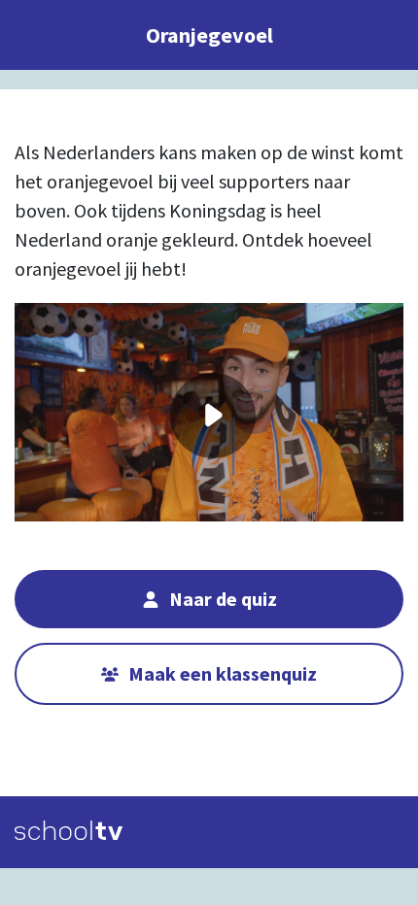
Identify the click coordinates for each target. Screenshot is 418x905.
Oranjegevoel (209, 35)
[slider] (214, 492)
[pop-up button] (281, 332)
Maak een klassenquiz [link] (222, 673)
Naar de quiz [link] (223, 599)
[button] (111, 417)
